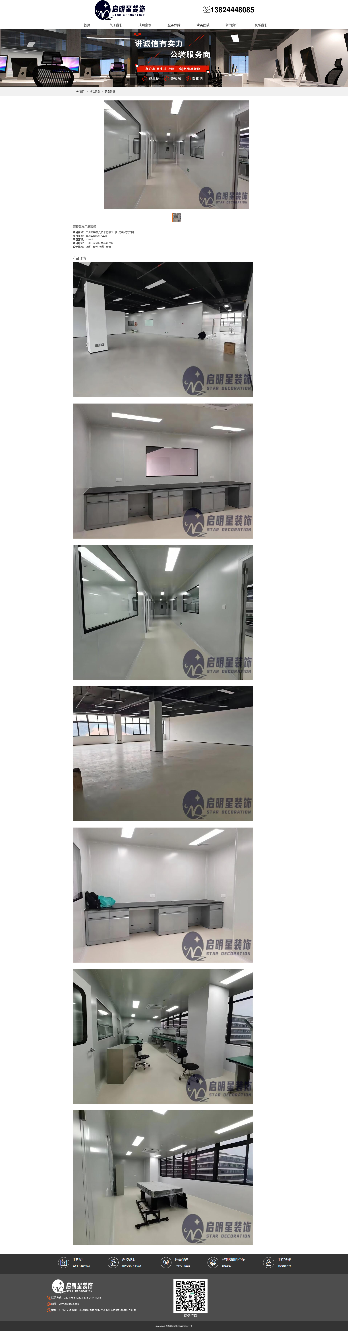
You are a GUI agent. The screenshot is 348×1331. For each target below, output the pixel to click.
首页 (80, 91)
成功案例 (95, 91)
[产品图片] (177, 154)
